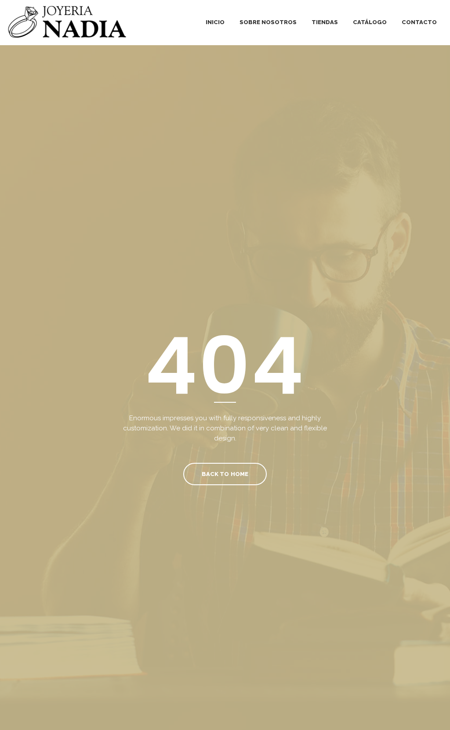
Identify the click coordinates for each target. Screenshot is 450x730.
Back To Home (225, 474)
